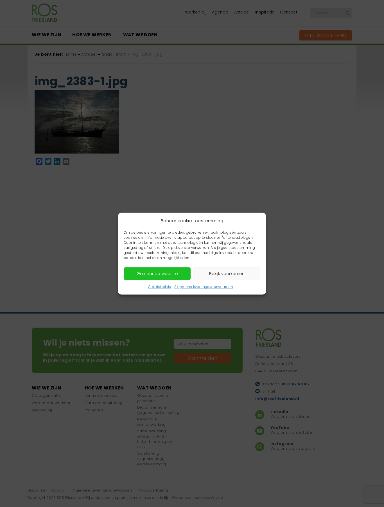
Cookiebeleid (159, 286)
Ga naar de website (157, 273)
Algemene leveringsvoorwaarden (203, 286)
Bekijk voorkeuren (227, 273)
